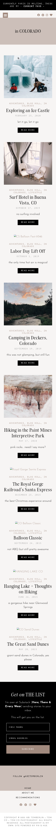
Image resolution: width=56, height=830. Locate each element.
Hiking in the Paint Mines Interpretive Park (28, 432)
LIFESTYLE (35, 193)
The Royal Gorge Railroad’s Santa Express (28, 486)
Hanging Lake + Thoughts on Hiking (28, 589)
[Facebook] (39, 15)
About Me (28, 793)
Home (28, 788)
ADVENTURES (16, 104)
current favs (33, 6)
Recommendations (28, 798)
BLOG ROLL (34, 104)
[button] (5, 15)
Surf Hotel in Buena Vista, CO (28, 200)
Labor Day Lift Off (28, 251)
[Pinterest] (43, 15)
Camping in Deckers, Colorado (28, 340)
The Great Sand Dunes (28, 644)
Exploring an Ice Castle (28, 110)
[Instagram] (47, 15)
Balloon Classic (28, 538)
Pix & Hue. (42, 826)
